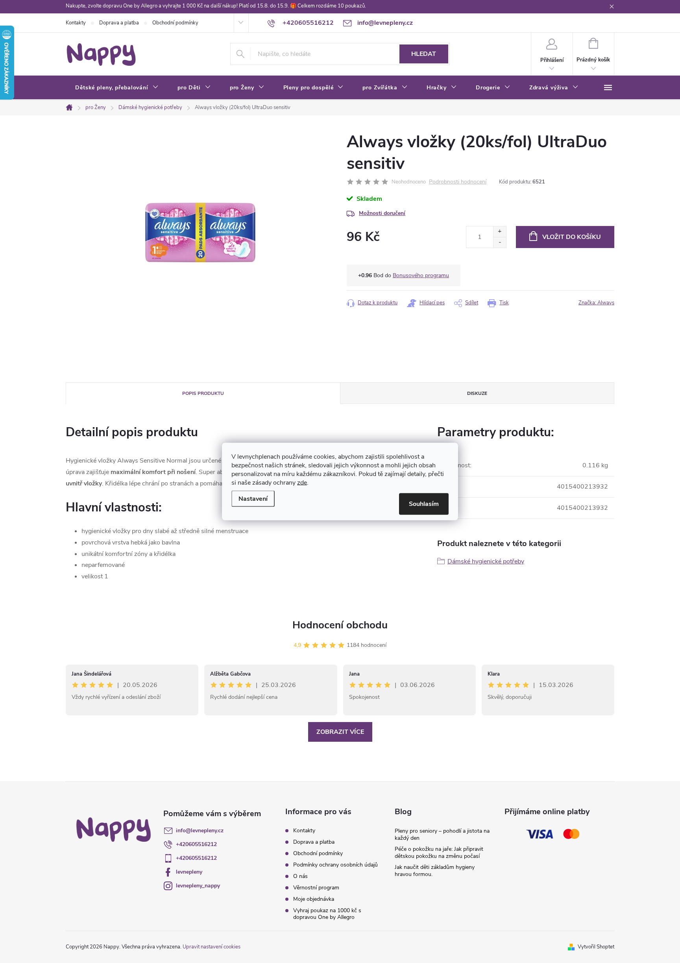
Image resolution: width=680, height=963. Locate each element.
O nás (300, 876)
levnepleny (189, 872)
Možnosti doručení (382, 213)
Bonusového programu (421, 275)
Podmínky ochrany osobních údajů (335, 865)
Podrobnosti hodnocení (457, 182)
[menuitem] (117, 88)
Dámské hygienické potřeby (485, 561)
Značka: (596, 302)
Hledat (423, 54)
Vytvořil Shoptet (596, 946)
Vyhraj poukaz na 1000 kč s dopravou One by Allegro (327, 914)
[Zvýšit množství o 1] (499, 231)
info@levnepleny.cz (200, 830)
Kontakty (76, 22)
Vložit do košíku (571, 237)
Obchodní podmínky (175, 22)
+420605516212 (196, 844)
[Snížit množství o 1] (499, 242)
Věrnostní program (316, 887)
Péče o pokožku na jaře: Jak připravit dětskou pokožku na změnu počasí (439, 852)
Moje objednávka (313, 899)
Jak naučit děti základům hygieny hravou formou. (435, 870)
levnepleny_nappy (198, 885)
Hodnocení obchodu (340, 625)
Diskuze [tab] (477, 393)
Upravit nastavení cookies (211, 946)
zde (302, 482)
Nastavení (253, 498)
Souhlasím (424, 504)
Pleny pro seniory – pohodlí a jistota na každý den (442, 834)
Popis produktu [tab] (203, 393)
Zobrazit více (340, 732)
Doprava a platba (119, 22)
